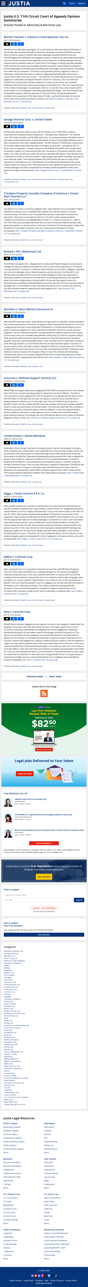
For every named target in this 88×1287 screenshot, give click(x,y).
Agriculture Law (9, 956)
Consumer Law (9, 992)
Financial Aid (49, 1169)
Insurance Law (37, 240)
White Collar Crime (11, 1102)
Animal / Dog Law (10, 958)
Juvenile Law (8, 1049)
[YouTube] (35, 1275)
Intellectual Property (11, 1040)
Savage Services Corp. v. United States (28, 119)
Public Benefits (9, 1080)
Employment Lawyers (12, 1138)
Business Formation (12, 1162)
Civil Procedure (37, 108)
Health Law (8, 1030)
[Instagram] (42, 1275)
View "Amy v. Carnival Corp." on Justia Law (40, 660)
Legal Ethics (8, 1056)
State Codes (49, 1201)
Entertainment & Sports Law (14, 1013)
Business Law (9, 973)
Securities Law (9, 1085)
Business (7, 1158)
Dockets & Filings (10, 1219)
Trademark (8, 1090)
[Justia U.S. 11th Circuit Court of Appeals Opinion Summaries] (19, 3)
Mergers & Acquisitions (12, 1061)
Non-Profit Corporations (13, 1068)
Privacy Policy (71, 1281)
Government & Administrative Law (60, 179)
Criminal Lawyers (10, 1134)
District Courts (9, 1216)
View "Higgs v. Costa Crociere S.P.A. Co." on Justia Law (39, 539)
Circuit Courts (9, 1212)
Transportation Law (11, 182)
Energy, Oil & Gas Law (12, 1011)
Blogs (46, 1180)
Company (39, 1281)
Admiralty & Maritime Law (21, 108)
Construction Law (10, 989)
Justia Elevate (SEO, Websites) (56, 1244)
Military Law (8, 1064)
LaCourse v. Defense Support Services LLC (30, 378)
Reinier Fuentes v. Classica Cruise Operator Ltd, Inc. (36, 37)
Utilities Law (8, 1099)
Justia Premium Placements (55, 1240)
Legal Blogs (8, 1237)
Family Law (8, 1020)
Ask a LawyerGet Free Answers (13, 924)
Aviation (7, 965)
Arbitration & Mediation (12, 963)
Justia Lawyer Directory (54, 1237)
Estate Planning (51, 1141)
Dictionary (48, 1162)
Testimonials (49, 1255)
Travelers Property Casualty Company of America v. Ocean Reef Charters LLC (41, 194)
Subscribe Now (44, 877)
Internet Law (8, 1047)
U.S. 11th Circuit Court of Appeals (16, 1097)
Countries (7, 1255)
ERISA (6, 1018)
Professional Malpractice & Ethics (16, 1078)
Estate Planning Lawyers (14, 1141)
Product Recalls (9, 1244)
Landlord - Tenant (10, 1054)
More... (6, 1152)
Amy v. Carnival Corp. (17, 612)
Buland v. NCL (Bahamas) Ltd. (22, 251)
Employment (8, 1169)
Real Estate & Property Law (14, 1083)
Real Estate (8, 1180)
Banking (7, 968)
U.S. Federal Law (11, 1194)
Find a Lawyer (11, 889)
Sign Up (81, 3)
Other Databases (12, 1229)
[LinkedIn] (32, 1275)
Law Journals (49, 1177)
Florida (47, 1212)
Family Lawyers (9, 1145)
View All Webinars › (44, 843)
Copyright (7, 997)
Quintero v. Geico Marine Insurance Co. (29, 309)
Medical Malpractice (11, 1059)
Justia (47, 1270)
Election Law (8, 1009)
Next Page (55, 676)
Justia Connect (15, 1281)
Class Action (8, 980)
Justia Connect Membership (56, 1233)
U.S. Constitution (10, 1198)
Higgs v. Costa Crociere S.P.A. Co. (24, 493)
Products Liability (10, 1076)
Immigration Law (10, 1032)
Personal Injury (49, 108)
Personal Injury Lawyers (13, 1149)
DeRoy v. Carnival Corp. (18, 557)
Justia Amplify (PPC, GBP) (54, 1248)
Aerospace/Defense (11, 953)
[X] (52, 1275)
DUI (45, 1138)
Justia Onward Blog (52, 1251)
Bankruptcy (8, 970)
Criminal (47, 1130)
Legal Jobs (7, 1233)
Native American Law (12, 1066)
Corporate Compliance (12, 999)
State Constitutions (52, 1198)
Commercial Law (10, 982)
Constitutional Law (11, 987)
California (48, 1209)
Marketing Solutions (54, 1229)
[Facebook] (39, 1275)
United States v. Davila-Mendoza (24, 436)
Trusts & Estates (10, 1095)
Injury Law (7, 1035)
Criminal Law (36, 482)
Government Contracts (12, 1028)
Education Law (9, 1006)
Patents (7, 1071)
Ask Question (44, 934)
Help (46, 1281)
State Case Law (50, 1205)
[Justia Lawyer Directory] (55, 1275)
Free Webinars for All (15, 793)
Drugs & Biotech (10, 1004)
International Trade (11, 1044)
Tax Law (7, 1088)
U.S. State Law (51, 1194)
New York (48, 1216)
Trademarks (8, 1251)
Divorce (47, 1134)
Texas (46, 1219)
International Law (10, 1042)
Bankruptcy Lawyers (12, 1127)
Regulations (8, 1205)
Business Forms (10, 1240)
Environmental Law (39, 179)
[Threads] (45, 1275)
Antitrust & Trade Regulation (14, 961)
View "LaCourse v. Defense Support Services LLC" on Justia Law (53, 418)
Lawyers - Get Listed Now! (44, 908)
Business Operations (12, 1166)
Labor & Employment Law (13, 1052)
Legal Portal (28, 1281)
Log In (72, 3)
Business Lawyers (11, 1130)
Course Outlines (51, 1173)
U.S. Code (7, 1201)
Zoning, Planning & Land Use (14, 1104)
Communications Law (12, 985)
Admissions (49, 1166)
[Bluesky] (49, 1275)
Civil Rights (8, 977)
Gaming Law (8, 1023)
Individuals (49, 1123)
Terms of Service (57, 1281)
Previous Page (35, 676)
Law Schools (50, 1158)
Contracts (7, 994)
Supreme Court (10, 1209)
